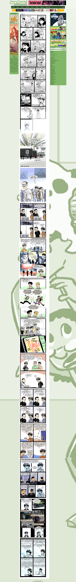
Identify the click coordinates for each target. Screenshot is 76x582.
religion (16, 67)
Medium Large (52, 71)
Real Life (51, 77)
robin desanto (14, 69)
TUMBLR (41, 7)
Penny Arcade (52, 74)
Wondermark (52, 84)
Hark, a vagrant (52, 68)
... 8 (22, 577)
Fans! (51, 64)
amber (15, 58)
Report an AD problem (36, 581)
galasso (16, 62)
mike (17, 66)
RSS (63, 7)
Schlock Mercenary (53, 79)
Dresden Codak (52, 63)
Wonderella (52, 83)
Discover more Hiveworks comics (19, 10)
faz (14, 62)
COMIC (13, 7)
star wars (12, 70)
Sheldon (51, 80)
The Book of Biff (52, 58)
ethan (11, 62)
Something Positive (53, 81)
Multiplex (51, 51)
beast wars (14, 59)
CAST (32, 7)
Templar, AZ (52, 52)
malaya (11, 66)
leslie (14, 64)
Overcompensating (53, 73)
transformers (13, 71)
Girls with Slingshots (53, 67)
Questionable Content (53, 76)
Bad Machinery (52, 78)
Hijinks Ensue (52, 69)
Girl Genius (52, 66)
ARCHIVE (27, 7)
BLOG (18, 7)
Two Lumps (52, 82)
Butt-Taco (51, 59)
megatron (14, 66)
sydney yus (15, 70)
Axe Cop (51, 57)
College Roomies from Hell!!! (54, 60)
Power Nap (52, 75)
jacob (15, 63)
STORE (37, 7)
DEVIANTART (48, 7)
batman (11, 59)
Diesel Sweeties (52, 61)
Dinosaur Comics (52, 62)
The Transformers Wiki (53, 54)
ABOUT (22, 7)
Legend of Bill (52, 70)
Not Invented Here (53, 72)
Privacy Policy (41, 581)
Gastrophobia (52, 65)
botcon (17, 59)
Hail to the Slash (52, 55)
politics (14, 67)
